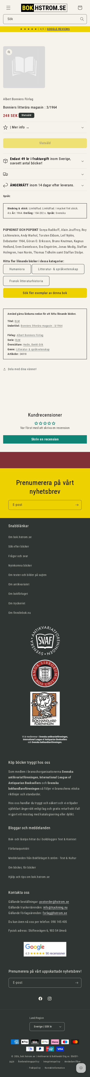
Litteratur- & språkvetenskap (58, 269)
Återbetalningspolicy (28, 1061)
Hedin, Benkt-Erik (33, 344)
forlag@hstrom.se (55, 913)
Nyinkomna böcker (20, 565)
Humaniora (17, 269)
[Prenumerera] (76, 505)
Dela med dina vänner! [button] (22, 369)
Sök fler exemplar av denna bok (45, 293)
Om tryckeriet (16, 603)
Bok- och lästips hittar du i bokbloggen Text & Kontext (42, 839)
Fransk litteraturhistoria (26, 281)
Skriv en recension (45, 439)
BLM (17, 321)
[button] (8, 7)
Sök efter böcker (18, 546)
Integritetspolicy (51, 1061)
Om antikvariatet (19, 584)
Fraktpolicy (35, 1068)
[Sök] (82, 19)
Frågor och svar (18, 556)
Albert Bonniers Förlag (30, 335)
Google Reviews (58, 29)
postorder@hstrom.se (54, 902)
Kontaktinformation (55, 1068)
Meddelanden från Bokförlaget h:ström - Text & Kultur (42, 858)
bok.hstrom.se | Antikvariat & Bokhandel (41, 1056)
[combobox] (45, 19)
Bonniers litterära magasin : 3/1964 (41, 325)
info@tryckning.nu (55, 907)
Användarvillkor (72, 1061)
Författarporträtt (18, 848)
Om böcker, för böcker (22, 867)
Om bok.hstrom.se (20, 537)
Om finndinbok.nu (19, 612)
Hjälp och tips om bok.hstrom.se (29, 877)
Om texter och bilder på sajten (27, 575)
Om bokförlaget (18, 593)
